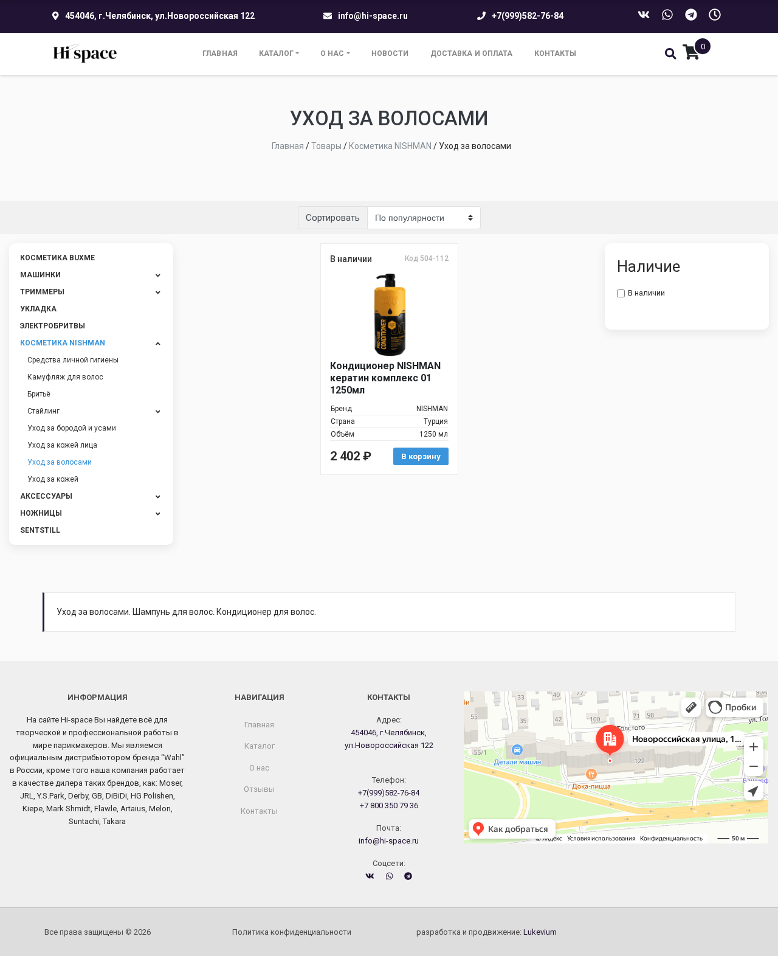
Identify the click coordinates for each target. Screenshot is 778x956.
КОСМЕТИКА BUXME (57, 258)
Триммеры (42, 292)
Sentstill (40, 530)
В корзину (421, 456)
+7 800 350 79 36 (389, 805)
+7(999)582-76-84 (527, 16)
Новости (390, 53)
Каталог (276, 53)
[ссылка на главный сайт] (85, 53)
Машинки (40, 275)
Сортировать (333, 217)
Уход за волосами (59, 462)
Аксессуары (46, 496)
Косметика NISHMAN (62, 343)
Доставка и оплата (471, 53)
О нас (332, 53)
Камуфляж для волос (65, 377)
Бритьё (38, 394)
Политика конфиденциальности (291, 932)
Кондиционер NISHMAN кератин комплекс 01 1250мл (385, 378)
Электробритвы (52, 326)
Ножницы (41, 513)
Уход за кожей (52, 479)
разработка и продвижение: (486, 932)
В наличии (646, 292)
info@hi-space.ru (373, 16)
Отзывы (259, 789)
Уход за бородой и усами (71, 428)
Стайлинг (43, 411)
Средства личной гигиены (73, 360)
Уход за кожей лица (62, 445)
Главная (220, 53)
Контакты (555, 53)
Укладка (38, 309)
